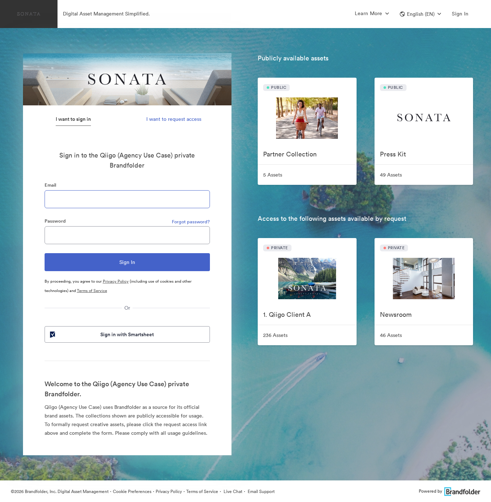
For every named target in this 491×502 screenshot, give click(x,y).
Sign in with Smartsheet (127, 334)
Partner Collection (290, 154)
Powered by (430, 491)
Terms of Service (92, 290)
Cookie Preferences (132, 491)
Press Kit (393, 154)
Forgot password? (191, 222)
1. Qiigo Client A (287, 314)
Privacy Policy (116, 281)
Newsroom (396, 314)
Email (50, 185)
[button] (420, 14)
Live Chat (232, 491)
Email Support (261, 491)
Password (55, 221)
